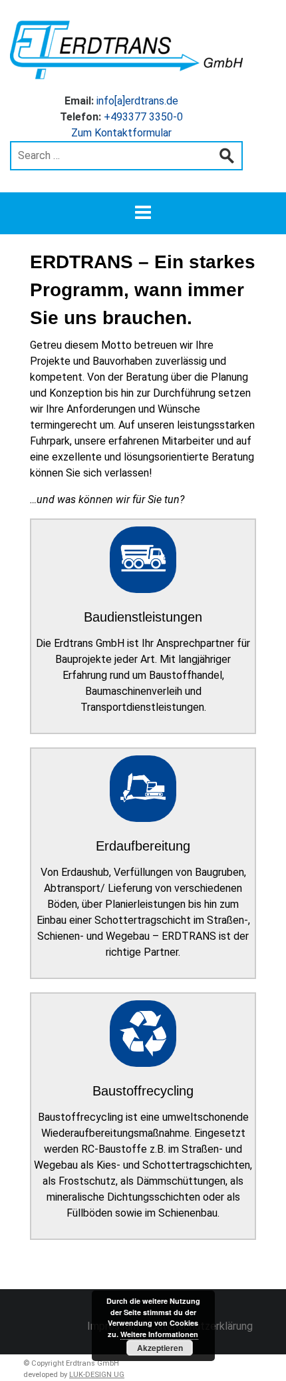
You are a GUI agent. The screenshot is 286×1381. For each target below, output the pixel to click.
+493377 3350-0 (143, 116)
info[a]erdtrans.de (137, 101)
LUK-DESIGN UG (96, 1374)
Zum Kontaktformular (121, 132)
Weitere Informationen (159, 1334)
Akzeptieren (160, 1348)
